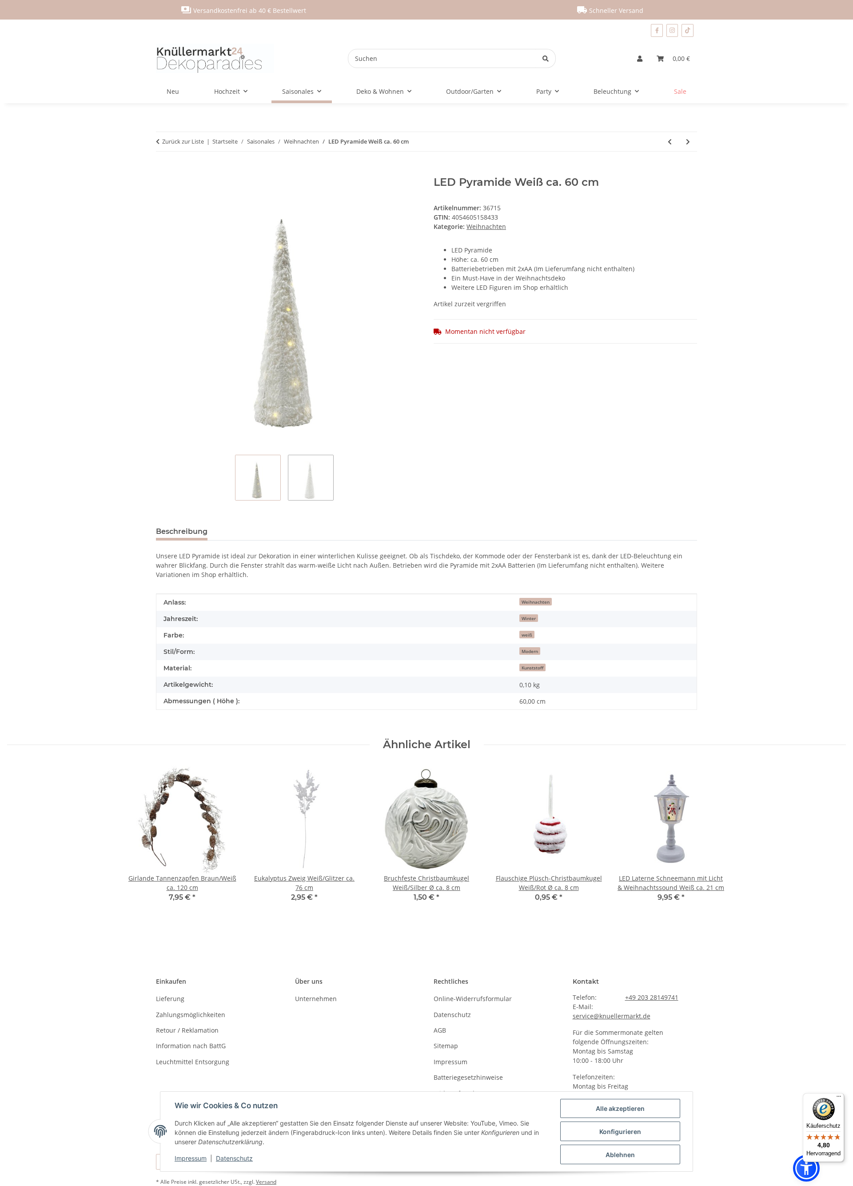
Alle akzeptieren (620, 1108)
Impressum (191, 1158)
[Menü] (838, 1098)
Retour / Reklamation (187, 1030)
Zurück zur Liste (183, 141)
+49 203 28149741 (651, 997)
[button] (640, 58)
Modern (530, 651)
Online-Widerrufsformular (473, 998)
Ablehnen (620, 1154)
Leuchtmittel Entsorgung (192, 1062)
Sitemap (446, 1046)
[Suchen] (546, 58)
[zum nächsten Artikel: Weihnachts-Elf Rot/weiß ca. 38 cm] (688, 141)
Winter (529, 618)
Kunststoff (532, 668)
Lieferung (170, 998)
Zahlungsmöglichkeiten (190, 1014)
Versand (266, 1182)
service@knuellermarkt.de (611, 1016)
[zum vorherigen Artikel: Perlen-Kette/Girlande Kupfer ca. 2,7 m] (670, 141)
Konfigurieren (620, 1131)
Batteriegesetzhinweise (468, 1077)
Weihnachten (486, 226)
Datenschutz (234, 1158)
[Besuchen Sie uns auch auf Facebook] (656, 30)
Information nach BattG (191, 1046)
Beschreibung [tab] (181, 531)
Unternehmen (316, 998)
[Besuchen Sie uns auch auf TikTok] (688, 30)
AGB (440, 1030)
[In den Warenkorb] (163, 171)
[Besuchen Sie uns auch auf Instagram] (672, 30)
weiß (527, 635)
